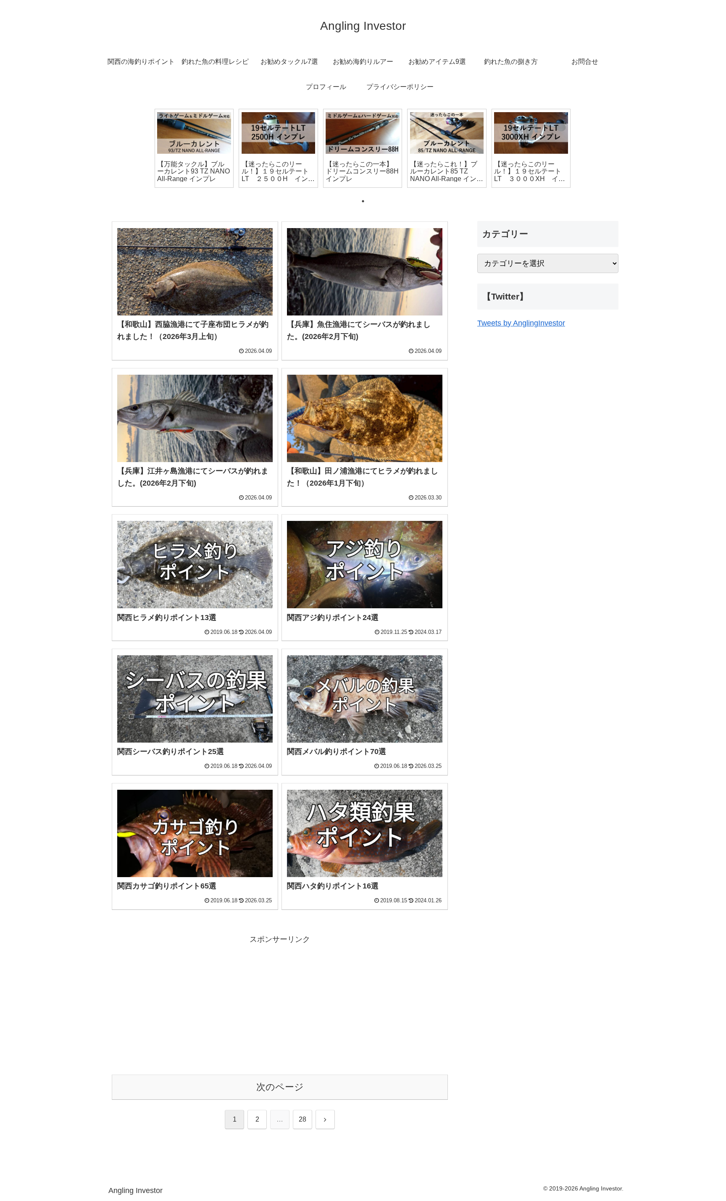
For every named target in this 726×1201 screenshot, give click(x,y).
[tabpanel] (194, 148)
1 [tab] (363, 201)
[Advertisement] (280, 1005)
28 (302, 1119)
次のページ (280, 1087)
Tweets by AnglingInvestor (521, 323)
